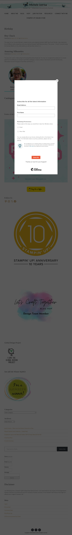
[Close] (57, 80)
